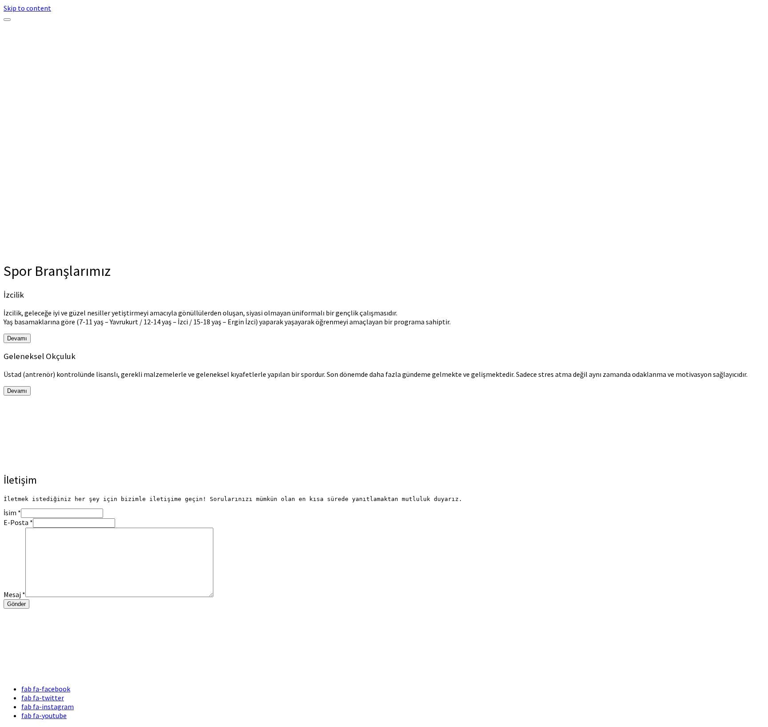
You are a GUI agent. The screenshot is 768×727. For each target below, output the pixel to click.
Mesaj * (14, 594)
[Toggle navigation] (7, 19)
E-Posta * (18, 522)
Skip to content (27, 8)
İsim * (12, 512)
